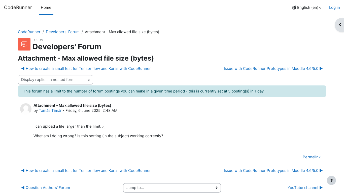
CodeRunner (18, 7)
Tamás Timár (50, 110)
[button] (307, 7)
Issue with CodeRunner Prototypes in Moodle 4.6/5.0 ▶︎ (273, 68)
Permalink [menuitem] (312, 157)
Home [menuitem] (46, 7)
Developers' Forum (63, 31)
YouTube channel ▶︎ (305, 187)
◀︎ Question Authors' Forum (45, 187)
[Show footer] (331, 180)
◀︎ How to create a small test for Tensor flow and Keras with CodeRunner (86, 68)
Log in (334, 7)
